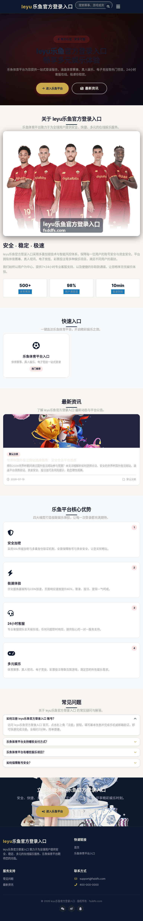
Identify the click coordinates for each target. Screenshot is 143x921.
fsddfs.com (95, 901)
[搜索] (108, 7)
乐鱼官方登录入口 (47, 7)
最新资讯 (91, 88)
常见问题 (8, 878)
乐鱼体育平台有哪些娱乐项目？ (26, 752)
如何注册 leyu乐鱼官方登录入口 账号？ (31, 718)
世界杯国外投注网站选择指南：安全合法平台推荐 (42, 460)
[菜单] (118, 6)
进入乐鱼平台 (54, 88)
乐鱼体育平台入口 (84, 853)
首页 (76, 847)
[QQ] (80, 908)
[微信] (62, 908)
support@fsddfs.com (92, 878)
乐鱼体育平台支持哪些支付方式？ (27, 741)
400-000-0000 (89, 884)
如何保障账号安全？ (19, 762)
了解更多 (92, 811)
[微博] (71, 908)
